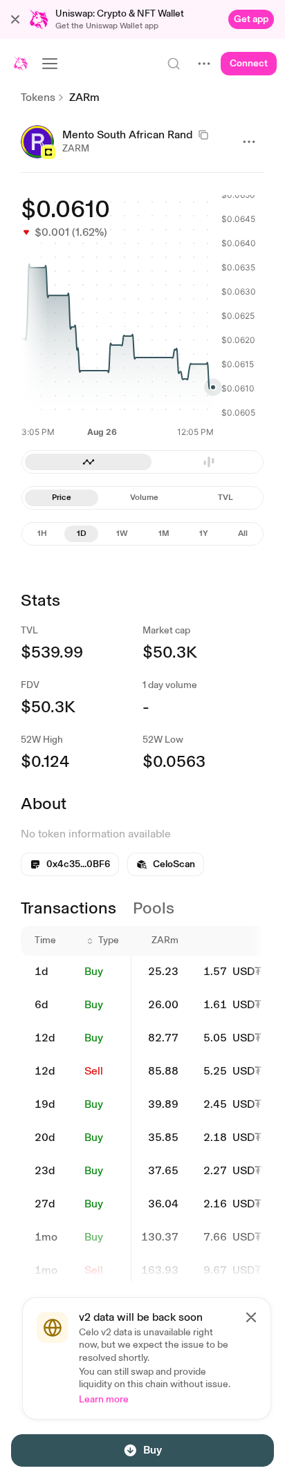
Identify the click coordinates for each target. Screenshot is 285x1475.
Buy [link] (93, 971)
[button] (15, 19)
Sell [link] (93, 1070)
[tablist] (142, 462)
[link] (251, 19)
